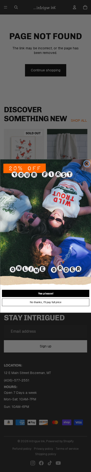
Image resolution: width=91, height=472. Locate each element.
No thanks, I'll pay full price (45, 302)
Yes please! (45, 293)
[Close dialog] (87, 164)
